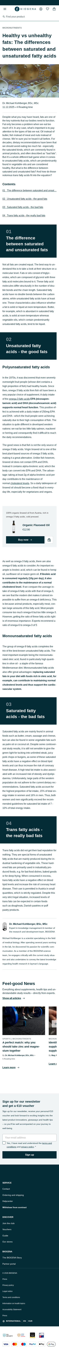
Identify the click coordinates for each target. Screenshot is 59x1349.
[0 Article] (54, 9)
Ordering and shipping (13, 1195)
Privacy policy (8, 1285)
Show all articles (11, 998)
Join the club (8, 1223)
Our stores (7, 1241)
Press (4, 1279)
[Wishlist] (47, 9)
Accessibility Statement (11, 1309)
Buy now (23, 539)
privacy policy (27, 1147)
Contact (6, 1189)
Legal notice (7, 1291)
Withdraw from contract (14, 1207)
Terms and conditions (11, 1297)
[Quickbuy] (49, 539)
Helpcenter (7, 1201)
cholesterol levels (19, 483)
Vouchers (6, 1229)
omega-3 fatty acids (19, 399)
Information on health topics (13, 1303)
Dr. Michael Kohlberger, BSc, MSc (20, 103)
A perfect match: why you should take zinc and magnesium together (21, 1046)
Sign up (29, 1154)
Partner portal (9, 1264)
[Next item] (55, 1023)
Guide (5, 1235)
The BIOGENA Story (12, 1257)
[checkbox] (3, 1142)
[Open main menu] (4, 9)
